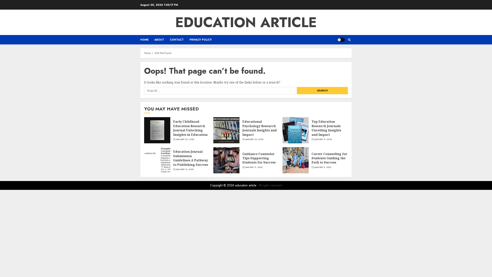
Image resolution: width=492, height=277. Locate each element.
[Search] (349, 39)
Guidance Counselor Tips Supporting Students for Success (259, 158)
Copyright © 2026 (222, 185)
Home (144, 40)
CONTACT (177, 40)
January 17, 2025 (323, 139)
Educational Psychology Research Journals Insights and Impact (259, 128)
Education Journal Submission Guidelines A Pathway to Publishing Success (190, 158)
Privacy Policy (200, 40)
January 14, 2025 (185, 169)
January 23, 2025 (185, 139)
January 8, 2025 (322, 167)
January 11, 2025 (254, 167)
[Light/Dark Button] (341, 40)
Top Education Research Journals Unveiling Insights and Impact (326, 128)
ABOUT (159, 40)
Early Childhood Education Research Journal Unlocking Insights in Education (190, 128)
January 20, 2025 (254, 139)
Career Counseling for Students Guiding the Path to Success (329, 158)
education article (246, 22)
